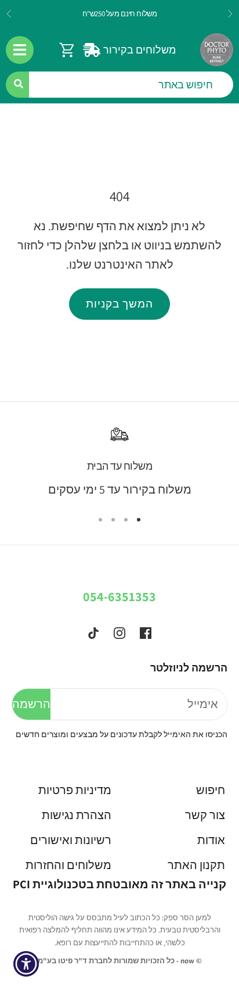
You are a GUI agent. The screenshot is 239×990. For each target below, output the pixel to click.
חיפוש (210, 790)
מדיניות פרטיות (74, 790)
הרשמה (31, 704)
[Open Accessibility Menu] (26, 964)
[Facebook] (145, 633)
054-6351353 (119, 596)
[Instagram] (119, 633)
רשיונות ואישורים (70, 840)
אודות (211, 840)
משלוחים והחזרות (68, 865)
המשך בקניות (119, 303)
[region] (119, 462)
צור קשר (205, 815)
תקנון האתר (196, 865)
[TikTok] (93, 633)
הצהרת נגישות (76, 815)
